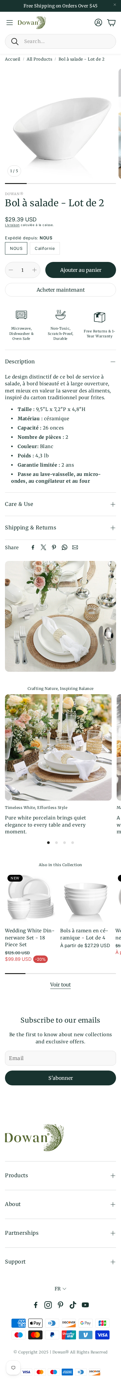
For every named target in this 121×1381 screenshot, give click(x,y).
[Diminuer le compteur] (10, 270)
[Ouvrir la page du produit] (85, 897)
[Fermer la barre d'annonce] (114, 4)
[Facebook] (33, 547)
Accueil (12, 59)
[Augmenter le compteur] (34, 270)
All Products (39, 59)
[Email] (75, 547)
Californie (45, 248)
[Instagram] (48, 1305)
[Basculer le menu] (9, 22)
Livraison (12, 225)
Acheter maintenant (61, 290)
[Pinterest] (54, 547)
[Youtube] (85, 1305)
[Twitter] (43, 547)
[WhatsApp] (64, 547)
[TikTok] (73, 1305)
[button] (60, 41)
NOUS (16, 248)
